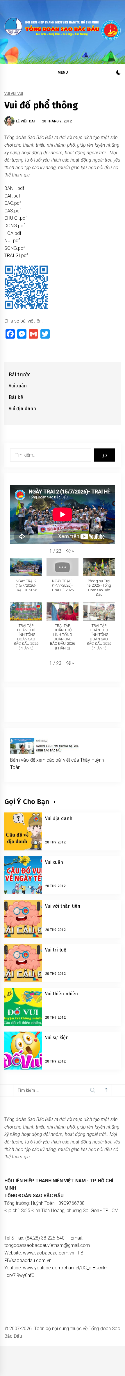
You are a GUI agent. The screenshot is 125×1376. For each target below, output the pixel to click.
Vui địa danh (58, 818)
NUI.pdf (12, 240)
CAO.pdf (12, 203)
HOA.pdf (12, 233)
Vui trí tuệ (55, 950)
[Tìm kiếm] (104, 455)
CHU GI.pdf (15, 218)
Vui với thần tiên (62, 906)
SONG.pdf (14, 248)
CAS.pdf (12, 211)
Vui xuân (54, 862)
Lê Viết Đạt (26, 121)
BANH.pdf (14, 188)
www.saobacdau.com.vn (48, 1253)
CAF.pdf (12, 196)
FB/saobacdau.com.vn (27, 1260)
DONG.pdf (14, 225)
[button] (118, 73)
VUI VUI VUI (13, 94)
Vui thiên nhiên (61, 994)
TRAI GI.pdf (16, 255)
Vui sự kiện (57, 1037)
